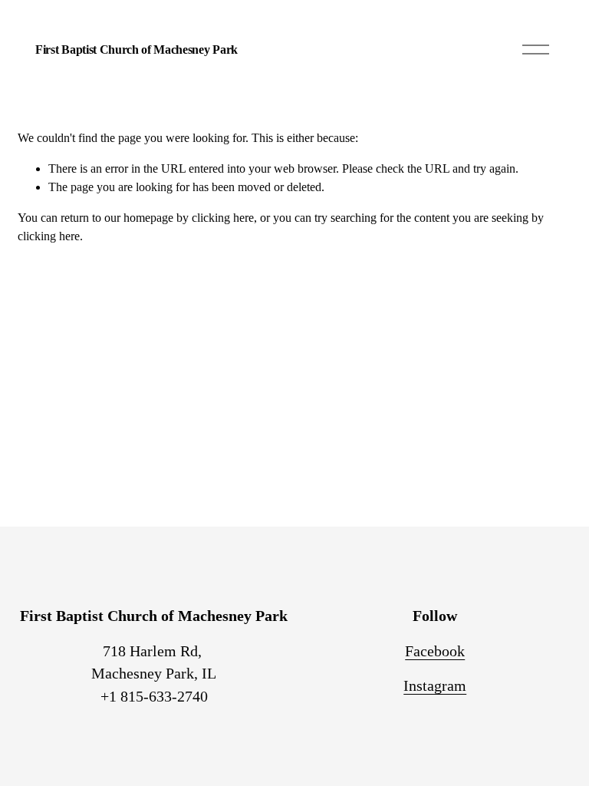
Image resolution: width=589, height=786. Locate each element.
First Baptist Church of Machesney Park (136, 49)
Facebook (435, 650)
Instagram (434, 685)
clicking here (223, 217)
